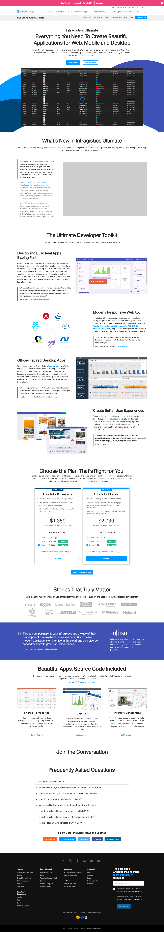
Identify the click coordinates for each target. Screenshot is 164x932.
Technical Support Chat (48, 878)
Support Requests (70, 875)
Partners (90, 884)
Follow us (85, 839)
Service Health (45, 887)
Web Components (119, 326)
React (102, 326)
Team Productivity (99, 12)
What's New (87, 17)
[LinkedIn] (84, 861)
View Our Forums (68, 839)
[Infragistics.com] (28, 11)
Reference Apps (117, 17)
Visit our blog (51, 839)
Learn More (99, 3)
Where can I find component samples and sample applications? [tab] (67, 805)
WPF (66, 366)
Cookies (82, 912)
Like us (98, 839)
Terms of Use (128, 888)
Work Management (23, 881)
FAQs (131, 17)
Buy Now (58, 558)
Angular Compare (70, 883)
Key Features (98, 17)
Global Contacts (134, 8)
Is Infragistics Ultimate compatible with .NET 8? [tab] (60, 823)
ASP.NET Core (133, 326)
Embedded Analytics (24, 878)
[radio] (39, 538)
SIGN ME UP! (123, 903)
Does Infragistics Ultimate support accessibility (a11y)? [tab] (64, 811)
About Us (90, 872)
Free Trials (128, 12)
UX (69, 12)
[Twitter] (70, 861)
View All (19, 884)
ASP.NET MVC (99, 329)
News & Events (92, 881)
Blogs (42, 875)
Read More (114, 650)
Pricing (137, 12)
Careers (90, 875)
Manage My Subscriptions (73, 872)
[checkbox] (39, 552)
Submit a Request (46, 884)
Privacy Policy (138, 888)
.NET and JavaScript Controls (30, 17)
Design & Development (25, 872)
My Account (143, 8)
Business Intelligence (81, 12)
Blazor (108, 326)
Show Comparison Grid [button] (82, 572)
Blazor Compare (69, 886)
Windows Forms (53, 366)
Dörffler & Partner (122, 346)
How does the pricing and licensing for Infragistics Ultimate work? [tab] (69, 793)
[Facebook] (77, 861)
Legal (89, 878)
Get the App (35, 735)
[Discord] (99, 861)
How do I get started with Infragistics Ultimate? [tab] (60, 799)
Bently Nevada (53, 397)
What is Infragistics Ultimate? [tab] (52, 781)
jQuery (108, 329)
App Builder (51, 263)
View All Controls (90, 62)
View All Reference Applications (82, 682)
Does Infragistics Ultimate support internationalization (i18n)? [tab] (66, 817)
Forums (43, 881)
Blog (125, 17)
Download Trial (141, 17)
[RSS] (63, 861)
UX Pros (19, 875)
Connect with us (114, 839)
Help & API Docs (46, 872)
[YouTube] (91, 861)
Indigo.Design (112, 419)
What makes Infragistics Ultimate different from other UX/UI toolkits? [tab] (70, 787)
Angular (96, 326)
